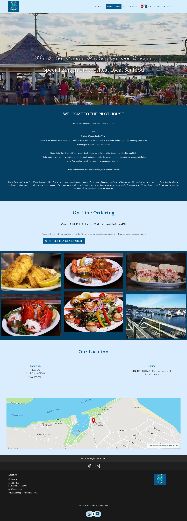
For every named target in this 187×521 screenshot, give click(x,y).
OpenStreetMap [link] (161, 446)
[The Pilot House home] (13, 6)
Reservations (113, 6)
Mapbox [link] (151, 446)
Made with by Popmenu (54, 458)
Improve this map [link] (172, 446)
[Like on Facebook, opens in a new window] (89, 466)
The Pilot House (160, 479)
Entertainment (130, 6)
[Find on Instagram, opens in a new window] (97, 466)
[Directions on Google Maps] (93, 423)
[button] (100, 6)
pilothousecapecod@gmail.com (23, 492)
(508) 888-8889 (15, 489)
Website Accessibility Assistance (93, 505)
